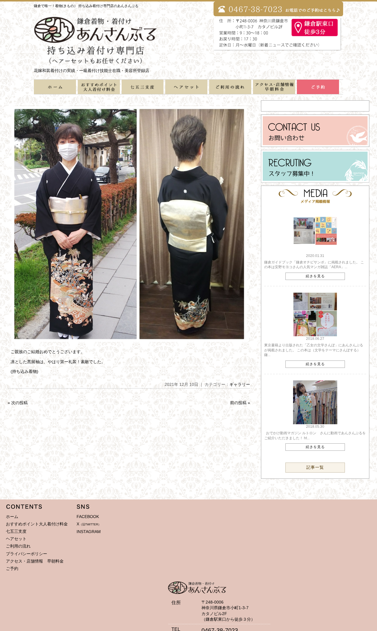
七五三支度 (16, 531)
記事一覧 (315, 467)
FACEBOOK (88, 516)
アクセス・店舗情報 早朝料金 (35, 561)
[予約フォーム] (318, 91)
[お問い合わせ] (315, 144)
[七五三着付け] (143, 91)
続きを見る (315, 276)
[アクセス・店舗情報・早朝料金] (274, 91)
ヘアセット (16, 538)
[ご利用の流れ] (230, 91)
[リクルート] (315, 180)
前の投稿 (238, 402)
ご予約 (12, 568)
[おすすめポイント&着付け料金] (99, 91)
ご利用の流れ (18, 546)
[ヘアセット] (186, 91)
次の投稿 (19, 402)
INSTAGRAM (89, 531)
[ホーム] (55, 91)
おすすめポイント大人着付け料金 (37, 524)
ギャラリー (239, 384)
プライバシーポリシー (26, 553)
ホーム (12, 516)
